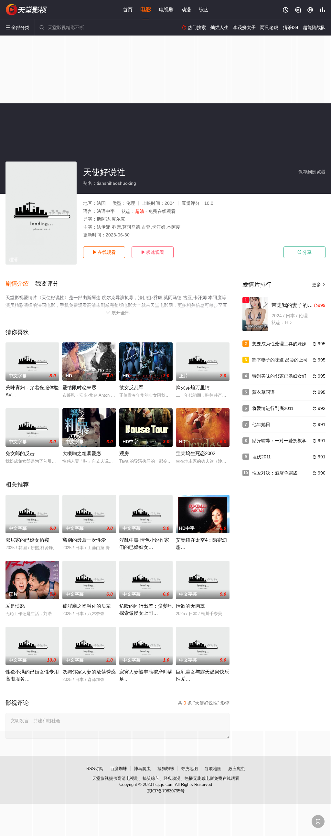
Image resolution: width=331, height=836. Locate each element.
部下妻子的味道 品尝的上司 (280, 359)
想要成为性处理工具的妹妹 (279, 343)
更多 (319, 284)
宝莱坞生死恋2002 (195, 453)
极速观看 (152, 252)
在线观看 (104, 252)
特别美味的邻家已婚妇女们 (279, 376)
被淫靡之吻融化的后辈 (86, 606)
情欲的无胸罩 (190, 606)
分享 (304, 252)
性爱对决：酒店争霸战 (274, 472)
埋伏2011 (261, 456)
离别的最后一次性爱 (84, 540)
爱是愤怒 (15, 606)
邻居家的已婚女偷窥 (27, 540)
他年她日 (261, 424)
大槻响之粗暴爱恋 (81, 453)
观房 (124, 453)
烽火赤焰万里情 (193, 387)
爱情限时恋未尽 (79, 387)
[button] (20, 284)
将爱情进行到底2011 (273, 408)
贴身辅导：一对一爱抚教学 (279, 440)
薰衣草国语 (263, 392)
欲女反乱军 (131, 387)
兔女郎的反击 (20, 453)
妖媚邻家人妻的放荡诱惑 (89, 671)
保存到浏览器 (312, 171)
